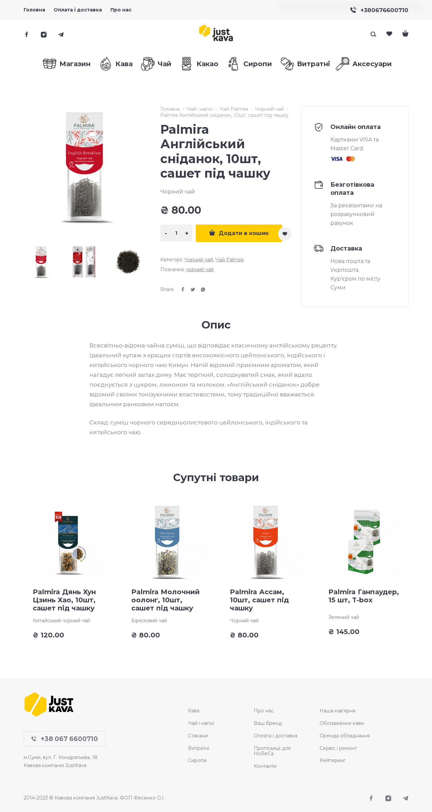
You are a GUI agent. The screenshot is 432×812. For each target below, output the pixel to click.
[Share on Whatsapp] (200, 289)
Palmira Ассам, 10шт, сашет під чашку (259, 600)
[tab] (216, 325)
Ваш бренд (268, 723)
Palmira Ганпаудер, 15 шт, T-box (363, 596)
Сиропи (197, 760)
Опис (216, 324)
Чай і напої (200, 109)
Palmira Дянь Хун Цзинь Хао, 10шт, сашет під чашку (64, 600)
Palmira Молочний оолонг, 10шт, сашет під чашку (165, 600)
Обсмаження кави (342, 723)
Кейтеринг (333, 760)
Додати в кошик (244, 233)
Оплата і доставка (275, 736)
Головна (34, 10)
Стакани (198, 736)
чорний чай (200, 269)
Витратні (198, 748)
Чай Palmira (234, 109)
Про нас (121, 10)
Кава (193, 711)
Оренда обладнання (345, 736)
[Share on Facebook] (180, 289)
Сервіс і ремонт (338, 748)
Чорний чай (269, 109)
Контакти (265, 766)
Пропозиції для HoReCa (272, 751)
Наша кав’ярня (337, 711)
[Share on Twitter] (190, 289)
